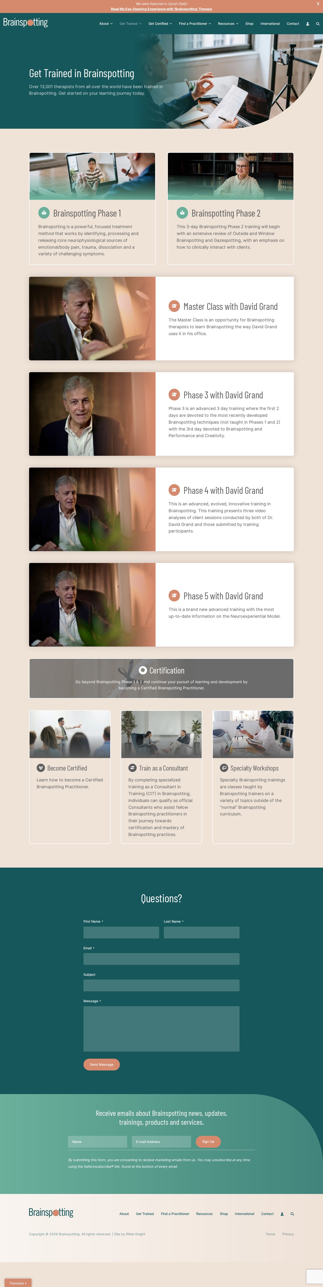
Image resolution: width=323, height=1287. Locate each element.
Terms (270, 1234)
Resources (226, 23)
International (270, 23)
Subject (89, 974)
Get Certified (158, 23)
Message (92, 1001)
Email (88, 948)
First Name (93, 921)
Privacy (288, 1234)
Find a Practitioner (193, 23)
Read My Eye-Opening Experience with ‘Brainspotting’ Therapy (161, 9)
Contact (293, 23)
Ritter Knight (135, 1234)
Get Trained (129, 23)
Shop (249, 23)
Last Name (173, 921)
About (104, 23)
